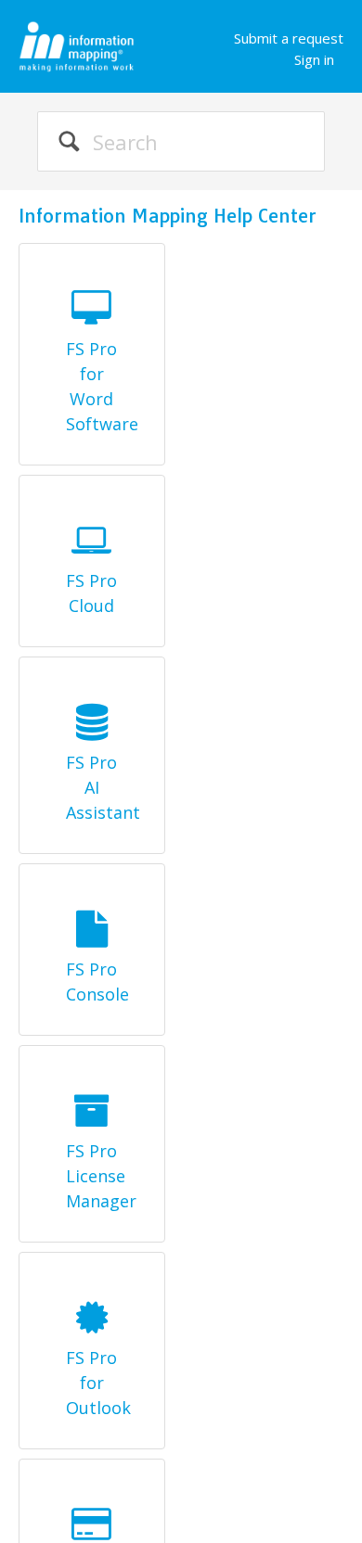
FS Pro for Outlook (92, 1382)
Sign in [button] (314, 59)
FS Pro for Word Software (92, 386)
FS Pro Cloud (91, 593)
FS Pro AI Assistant (92, 787)
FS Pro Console (92, 981)
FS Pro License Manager (92, 1176)
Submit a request (288, 38)
